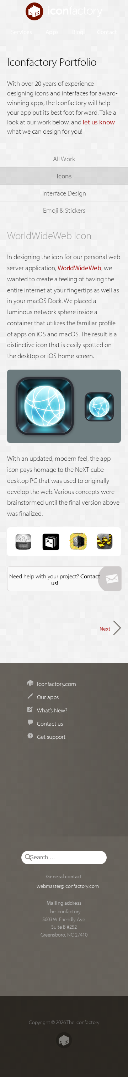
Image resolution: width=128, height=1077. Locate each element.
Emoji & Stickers (64, 210)
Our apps (48, 697)
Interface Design (64, 193)
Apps (52, 31)
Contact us (50, 723)
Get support (51, 736)
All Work (64, 158)
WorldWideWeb (79, 267)
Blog (78, 31)
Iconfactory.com (56, 683)
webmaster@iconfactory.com (68, 885)
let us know (99, 122)
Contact (107, 31)
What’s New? (52, 710)
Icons (64, 176)
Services (21, 31)
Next (105, 628)
